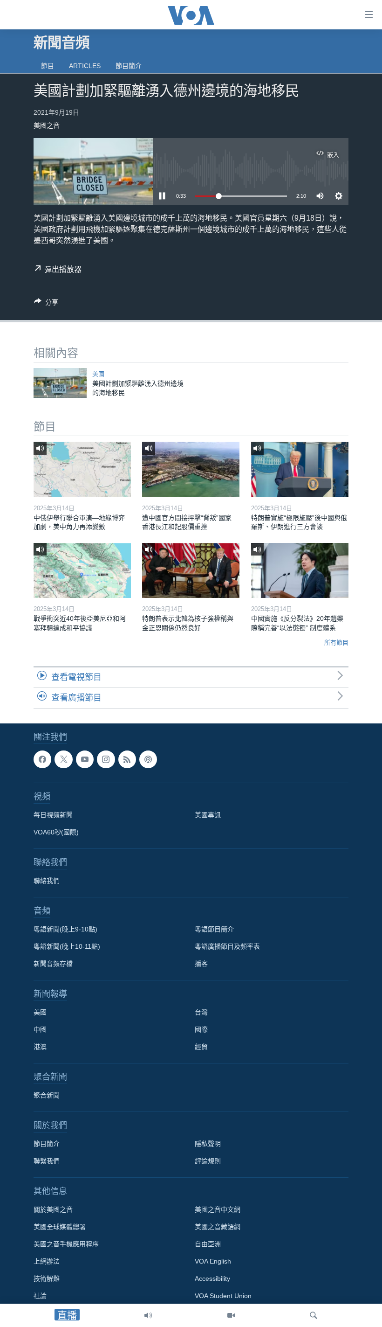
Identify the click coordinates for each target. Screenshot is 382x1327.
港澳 (40, 1046)
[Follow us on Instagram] (106, 759)
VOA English (213, 1261)
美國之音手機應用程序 (66, 1244)
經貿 (201, 1046)
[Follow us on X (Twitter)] (63, 759)
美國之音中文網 (217, 1209)
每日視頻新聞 (53, 815)
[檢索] (313, 1315)
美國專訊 (208, 815)
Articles (85, 65)
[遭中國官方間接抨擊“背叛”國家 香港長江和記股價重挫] (190, 469)
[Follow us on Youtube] (85, 759)
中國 (40, 1029)
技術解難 (47, 1278)
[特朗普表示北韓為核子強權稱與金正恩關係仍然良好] (190, 570)
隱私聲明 (208, 1143)
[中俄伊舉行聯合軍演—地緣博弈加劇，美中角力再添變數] (82, 469)
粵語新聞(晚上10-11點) (67, 946)
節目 (47, 65)
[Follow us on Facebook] (42, 759)
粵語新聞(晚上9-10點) (65, 929)
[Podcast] (148, 759)
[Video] (231, 1315)
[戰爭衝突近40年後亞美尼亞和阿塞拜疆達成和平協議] (82, 570)
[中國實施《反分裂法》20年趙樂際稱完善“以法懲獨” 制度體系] (299, 570)
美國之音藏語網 (217, 1226)
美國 (98, 373)
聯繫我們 (47, 1161)
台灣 (201, 1012)
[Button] (46, 304)
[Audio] (148, 1315)
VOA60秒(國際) (56, 832)
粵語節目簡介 (214, 929)
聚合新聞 (47, 1095)
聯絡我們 (47, 880)
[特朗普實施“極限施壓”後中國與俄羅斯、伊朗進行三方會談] (299, 469)
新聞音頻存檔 (53, 963)
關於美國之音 (53, 1209)
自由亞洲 (208, 1244)
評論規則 (208, 1161)
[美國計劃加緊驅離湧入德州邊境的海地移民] (60, 383)
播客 (201, 963)
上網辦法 (47, 1261)
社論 (40, 1295)
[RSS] (127, 759)
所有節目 (336, 642)
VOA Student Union (223, 1295)
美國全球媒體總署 (60, 1226)
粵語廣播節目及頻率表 (227, 946)
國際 (201, 1029)
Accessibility (212, 1278)
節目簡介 (129, 65)
